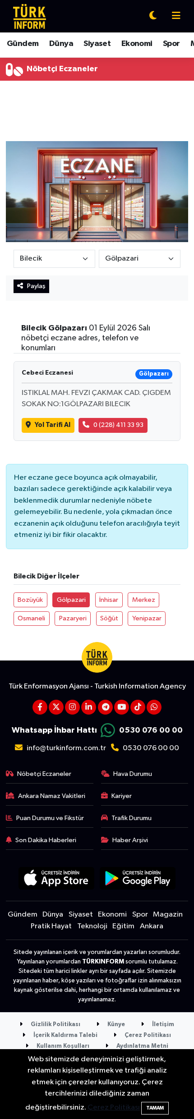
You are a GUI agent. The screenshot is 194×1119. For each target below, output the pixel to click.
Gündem (22, 44)
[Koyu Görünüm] (153, 16)
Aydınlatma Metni (141, 1046)
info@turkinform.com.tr (66, 748)
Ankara (151, 926)
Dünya (61, 44)
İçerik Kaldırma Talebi (64, 1035)
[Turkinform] (29, 16)
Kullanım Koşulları (62, 1046)
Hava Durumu (132, 773)
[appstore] (56, 880)
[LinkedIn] (88, 707)
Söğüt (109, 618)
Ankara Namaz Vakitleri (51, 796)
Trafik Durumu (131, 818)
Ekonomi (136, 44)
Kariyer (121, 796)
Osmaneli (31, 618)
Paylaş (36, 286)
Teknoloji (92, 926)
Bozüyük (30, 599)
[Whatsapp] (154, 707)
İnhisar (108, 599)
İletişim (162, 1024)
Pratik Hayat (51, 926)
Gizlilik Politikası (54, 1024)
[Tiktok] (137, 707)
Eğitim (123, 926)
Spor (171, 44)
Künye (115, 1024)
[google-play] (138, 880)
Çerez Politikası (147, 1035)
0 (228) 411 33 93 (118, 425)
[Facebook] (39, 707)
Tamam (155, 1107)
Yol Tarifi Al (52, 425)
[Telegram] (105, 707)
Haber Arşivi (130, 840)
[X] (56, 707)
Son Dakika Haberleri (45, 840)
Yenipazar (147, 618)
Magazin (168, 914)
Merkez (143, 599)
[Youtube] (121, 707)
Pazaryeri (73, 618)
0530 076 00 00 (151, 730)
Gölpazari (71, 599)
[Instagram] (72, 707)
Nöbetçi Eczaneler (44, 773)
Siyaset (97, 44)
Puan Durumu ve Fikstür (50, 818)
